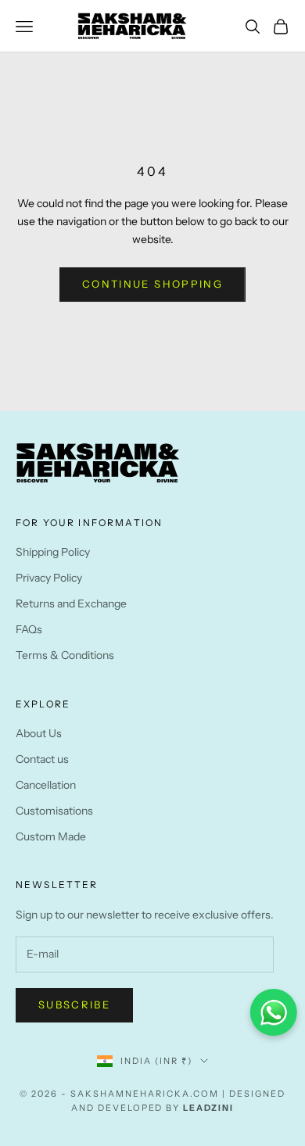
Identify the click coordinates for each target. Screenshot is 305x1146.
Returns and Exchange (71, 603)
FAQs (29, 629)
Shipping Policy (53, 552)
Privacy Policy (49, 578)
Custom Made (51, 836)
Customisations (54, 811)
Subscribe (74, 1004)
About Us (39, 733)
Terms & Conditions (65, 655)
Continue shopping (152, 284)
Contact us (42, 759)
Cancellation (46, 785)
